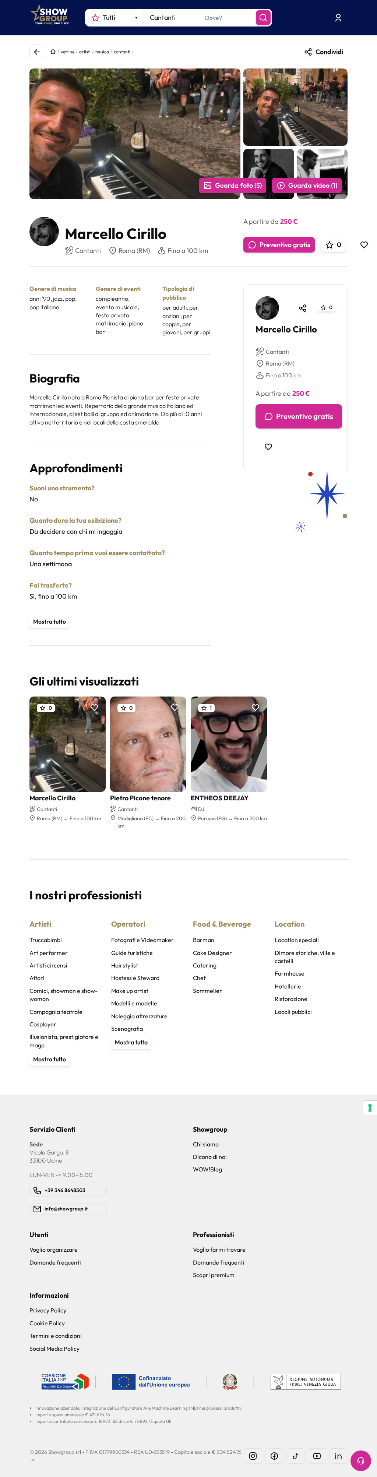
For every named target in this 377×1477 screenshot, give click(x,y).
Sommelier (207, 990)
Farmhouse (289, 973)
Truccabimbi (45, 940)
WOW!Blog (207, 1169)
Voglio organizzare (53, 1249)
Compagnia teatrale (55, 1011)
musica (102, 51)
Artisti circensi (48, 965)
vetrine (67, 51)
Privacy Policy (47, 1310)
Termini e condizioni (55, 1335)
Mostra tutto (49, 621)
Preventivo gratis (285, 244)
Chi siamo (206, 1144)
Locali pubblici (293, 1011)
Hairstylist (124, 965)
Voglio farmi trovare (219, 1249)
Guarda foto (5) (238, 185)
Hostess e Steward (135, 977)
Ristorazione (291, 998)
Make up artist (129, 990)
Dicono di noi (210, 1156)
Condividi (329, 51)
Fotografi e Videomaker (142, 940)
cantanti (122, 51)
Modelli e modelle (134, 1003)
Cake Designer (212, 952)
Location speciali (297, 940)
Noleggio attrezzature (139, 1016)
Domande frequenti (55, 1262)
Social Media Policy (54, 1348)
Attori (37, 977)
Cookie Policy (47, 1323)
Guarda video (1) (312, 185)
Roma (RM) (134, 250)
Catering (204, 965)
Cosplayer (42, 1024)
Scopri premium (214, 1275)
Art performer (48, 952)
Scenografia (127, 1028)
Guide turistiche (132, 952)
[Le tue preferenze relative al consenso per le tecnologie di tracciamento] (370, 1108)
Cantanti (277, 351)
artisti (85, 51)
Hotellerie (288, 986)
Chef (199, 977)
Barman (203, 940)
